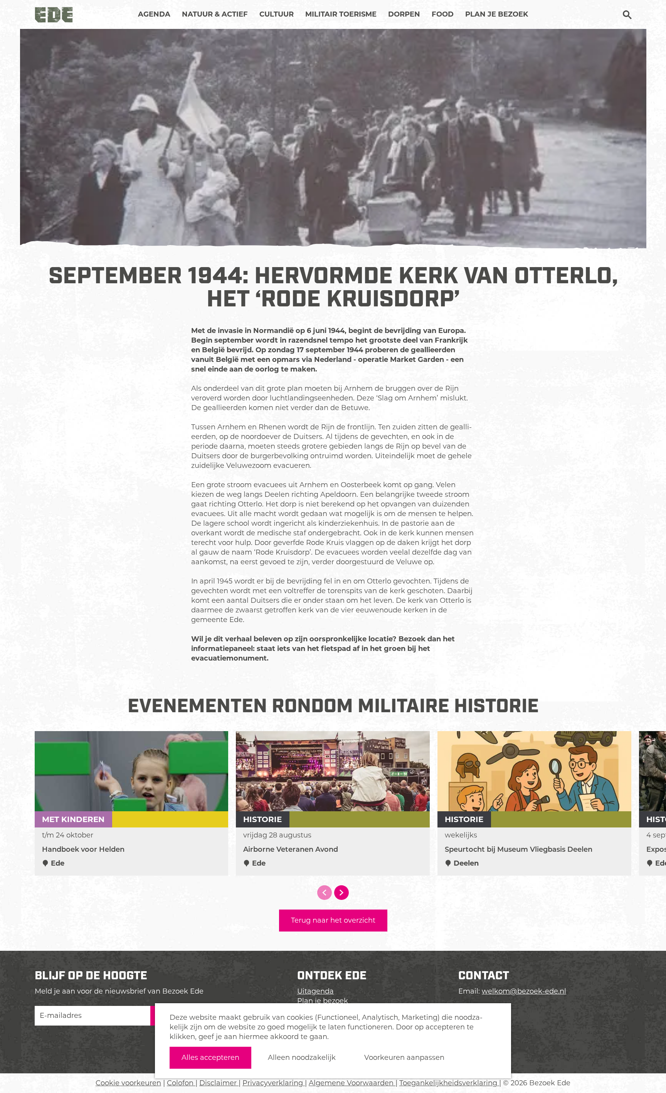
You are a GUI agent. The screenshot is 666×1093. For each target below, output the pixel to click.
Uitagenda (315, 991)
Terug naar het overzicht (333, 920)
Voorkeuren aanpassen (404, 1057)
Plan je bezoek (322, 1001)
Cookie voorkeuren (128, 1083)
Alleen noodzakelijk (302, 1057)
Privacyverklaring (273, 1083)
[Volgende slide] (341, 892)
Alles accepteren (210, 1057)
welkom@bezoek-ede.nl (524, 991)
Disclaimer (219, 1083)
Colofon (181, 1083)
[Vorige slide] (324, 892)
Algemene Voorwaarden (352, 1083)
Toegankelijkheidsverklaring (449, 1083)
